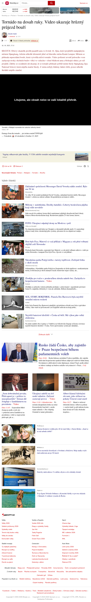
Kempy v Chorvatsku (39, 547)
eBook (74, 41)
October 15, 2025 (32, 136)
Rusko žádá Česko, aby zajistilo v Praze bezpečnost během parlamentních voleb (62, 349)
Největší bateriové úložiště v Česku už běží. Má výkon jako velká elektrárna (54, 316)
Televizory (83, 579)
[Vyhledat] (51, 3)
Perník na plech (7, 562)
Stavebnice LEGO (38, 579)
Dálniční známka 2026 (70, 550)
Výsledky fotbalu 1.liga (70, 526)
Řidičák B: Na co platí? (70, 556)
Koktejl (27, 284)
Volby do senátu (7, 535)
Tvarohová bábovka (9, 556)
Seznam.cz (84, 3)
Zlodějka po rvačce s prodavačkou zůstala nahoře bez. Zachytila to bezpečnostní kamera (55, 279)
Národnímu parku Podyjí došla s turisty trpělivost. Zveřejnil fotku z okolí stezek (55, 261)
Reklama (21, 591)
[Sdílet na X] (88, 166)
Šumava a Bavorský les (40, 553)
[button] (81, 157)
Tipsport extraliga (68, 529)
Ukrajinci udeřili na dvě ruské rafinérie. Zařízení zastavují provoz (43, 396)
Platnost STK (66, 562)
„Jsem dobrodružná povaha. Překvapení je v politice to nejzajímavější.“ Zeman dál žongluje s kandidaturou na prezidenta (14, 399)
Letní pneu (64, 579)
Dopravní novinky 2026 (70, 553)
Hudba (27, 302)
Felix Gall (35, 535)
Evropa (27, 247)
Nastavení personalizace (45, 593)
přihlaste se (34, 41)
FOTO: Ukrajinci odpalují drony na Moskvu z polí (48, 223)
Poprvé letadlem (37, 550)
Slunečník (51, 571)
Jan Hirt (34, 529)
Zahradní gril (41, 575)
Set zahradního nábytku (74, 571)
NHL (63, 539)
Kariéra (28, 591)
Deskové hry (74, 579)
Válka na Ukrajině (30, 226)
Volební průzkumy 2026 (10, 526)
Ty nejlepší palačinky (9, 547)
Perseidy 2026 (46, 568)
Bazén (20, 571)
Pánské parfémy (50, 582)
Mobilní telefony (25, 579)
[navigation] (2, 3)
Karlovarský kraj (30, 321)
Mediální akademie (44, 591)
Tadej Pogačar (37, 532)
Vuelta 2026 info (37, 523)
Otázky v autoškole (68, 559)
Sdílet (82, 41)
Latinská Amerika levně (40, 559)
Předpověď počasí (33, 568)
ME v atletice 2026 (68, 532)
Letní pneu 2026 (68, 547)
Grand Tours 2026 (38, 539)
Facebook (5, 591)
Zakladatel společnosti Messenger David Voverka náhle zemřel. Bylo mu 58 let (56, 187)
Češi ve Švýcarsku (38, 556)
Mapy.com (21, 568)
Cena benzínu (58, 568)
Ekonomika (28, 192)
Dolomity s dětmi (38, 562)
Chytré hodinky (38, 582)
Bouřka (42, 173)
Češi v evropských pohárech (75, 568)
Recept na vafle (7, 559)
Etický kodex (57, 591)
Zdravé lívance (7, 553)
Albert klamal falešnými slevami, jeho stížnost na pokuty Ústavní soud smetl (75, 396)
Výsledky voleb (7, 529)
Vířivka (50, 575)
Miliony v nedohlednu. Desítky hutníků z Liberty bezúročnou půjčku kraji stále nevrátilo (56, 206)
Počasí (5, 157)
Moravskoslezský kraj (32, 210)
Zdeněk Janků (12, 34)
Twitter (13, 591)
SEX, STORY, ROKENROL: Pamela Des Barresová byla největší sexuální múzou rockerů (54, 298)
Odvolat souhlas (81, 591)
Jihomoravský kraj (31, 265)
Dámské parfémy (53, 579)
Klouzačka (60, 571)
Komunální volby (7, 539)
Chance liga (66, 523)
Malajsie (27, 173)
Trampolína (42, 571)
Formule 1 (65, 535)
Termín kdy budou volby (10, 532)
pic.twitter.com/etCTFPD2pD (32, 133)
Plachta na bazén (30, 571)
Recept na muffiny (8, 550)
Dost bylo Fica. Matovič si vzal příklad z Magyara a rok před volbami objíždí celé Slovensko (56, 243)
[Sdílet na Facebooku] (85, 166)
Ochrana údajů (68, 591)
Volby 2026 (6, 523)
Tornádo (35, 173)
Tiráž (34, 591)
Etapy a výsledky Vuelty (40, 526)
